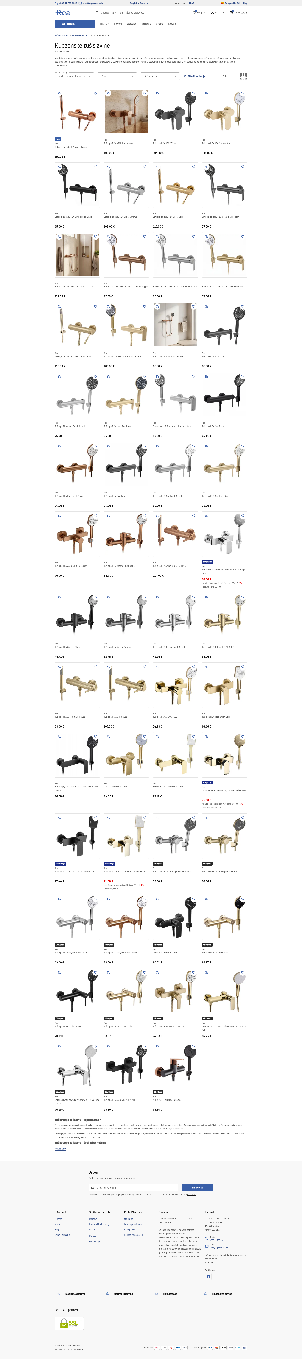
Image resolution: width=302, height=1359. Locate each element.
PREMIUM (104, 23)
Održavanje (94, 1241)
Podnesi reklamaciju (133, 1235)
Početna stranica (61, 35)
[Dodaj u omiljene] (95, 93)
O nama (159, 23)
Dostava (93, 1218)
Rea (56, 143)
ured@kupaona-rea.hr (93, 3)
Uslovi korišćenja (62, 1235)
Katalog (92, 1236)
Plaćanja (93, 1229)
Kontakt (172, 23)
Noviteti (118, 23)
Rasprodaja (146, 23)
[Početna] (63, 12)
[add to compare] (59, 93)
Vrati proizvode (131, 1229)
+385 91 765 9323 (68, 3)
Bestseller (131, 23)
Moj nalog (128, 1218)
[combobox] (74, 76)
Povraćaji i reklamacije (99, 1224)
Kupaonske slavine (79, 35)
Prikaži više (60, 1148)
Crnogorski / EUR (233, 3)
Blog (245, 3)
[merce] (79, 1349)
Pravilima (191, 1194)
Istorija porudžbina (133, 1224)
